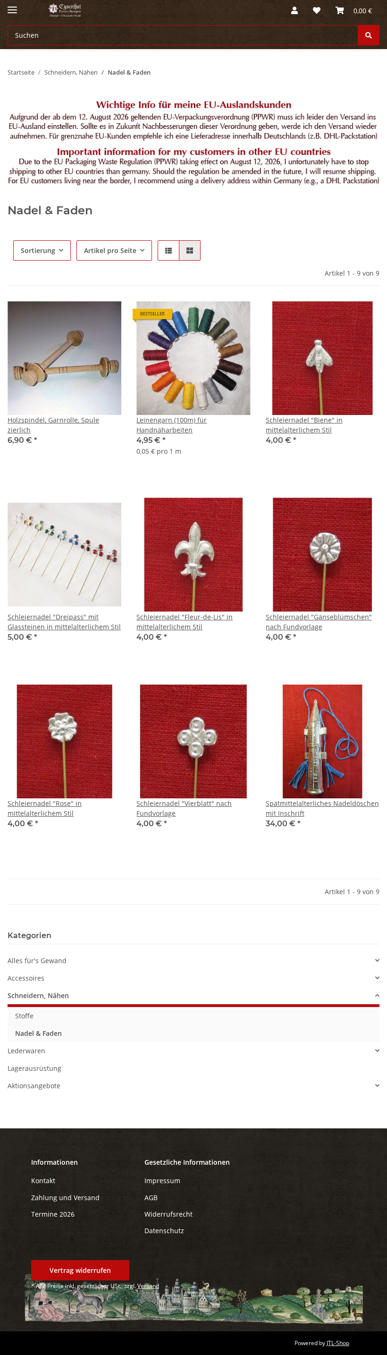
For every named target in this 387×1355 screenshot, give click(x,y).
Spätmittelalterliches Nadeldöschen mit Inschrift (322, 808)
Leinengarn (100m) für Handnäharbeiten (171, 424)
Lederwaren (26, 1050)
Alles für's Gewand (37, 960)
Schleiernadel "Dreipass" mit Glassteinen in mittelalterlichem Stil (64, 621)
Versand (148, 1286)
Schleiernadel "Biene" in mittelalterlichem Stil (304, 424)
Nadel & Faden (38, 1033)
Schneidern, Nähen (38, 995)
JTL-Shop (338, 1343)
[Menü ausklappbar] (12, 6)
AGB (151, 1197)
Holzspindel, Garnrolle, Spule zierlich (53, 424)
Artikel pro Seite (110, 250)
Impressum (162, 1180)
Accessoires (26, 978)
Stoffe (24, 1015)
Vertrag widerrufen (80, 1270)
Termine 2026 (53, 1214)
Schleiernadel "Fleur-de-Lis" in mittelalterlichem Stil (184, 621)
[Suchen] (368, 35)
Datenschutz (164, 1230)
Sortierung (38, 250)
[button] (294, 10)
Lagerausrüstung (34, 1068)
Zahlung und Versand (65, 1197)
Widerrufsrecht (168, 1214)
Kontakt (43, 1180)
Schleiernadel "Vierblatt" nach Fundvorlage (184, 808)
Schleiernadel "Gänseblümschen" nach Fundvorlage (319, 621)
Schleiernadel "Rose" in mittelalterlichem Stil (45, 808)
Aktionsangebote (34, 1085)
